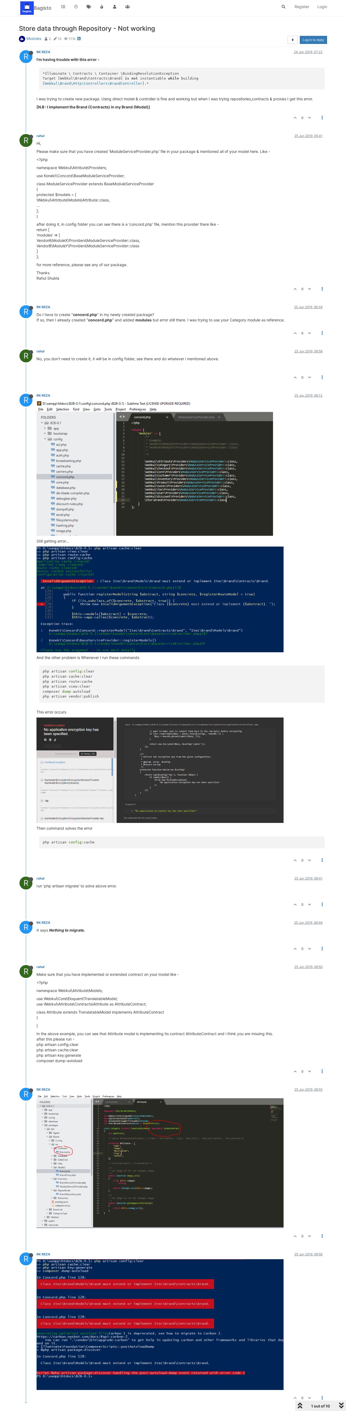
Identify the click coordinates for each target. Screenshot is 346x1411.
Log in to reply (313, 40)
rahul (40, 136)
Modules (33, 38)
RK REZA (43, 52)
